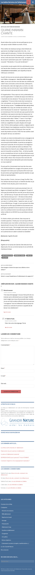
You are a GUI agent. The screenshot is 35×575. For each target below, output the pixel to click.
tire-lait (29, 255)
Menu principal (33, 2)
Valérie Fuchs (12, 36)
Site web (3, 383)
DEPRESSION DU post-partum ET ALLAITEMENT (15, 457)
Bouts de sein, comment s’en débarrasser (17, 478)
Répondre (8, 312)
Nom (3, 368)
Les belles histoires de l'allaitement (13, 2)
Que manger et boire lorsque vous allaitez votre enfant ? (15, 267)
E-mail (3, 376)
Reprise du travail (6, 517)
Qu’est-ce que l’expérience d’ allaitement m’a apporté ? (17, 275)
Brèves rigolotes (6, 540)
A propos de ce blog (6, 504)
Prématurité (5, 523)
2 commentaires (21, 36)
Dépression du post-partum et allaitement (12, 451)
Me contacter (5, 550)
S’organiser (5, 533)
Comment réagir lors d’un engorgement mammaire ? (15, 460)
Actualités (5, 537)
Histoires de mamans (13, 26)
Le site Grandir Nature (7, 546)
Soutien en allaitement (8, 530)
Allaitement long (6, 527)
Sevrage (4, 520)
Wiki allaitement (6, 514)
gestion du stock (7, 255)
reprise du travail (20, 255)
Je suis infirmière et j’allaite (19, 481)
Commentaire (5, 345)
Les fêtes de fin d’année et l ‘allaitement (12, 447)
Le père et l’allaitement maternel (10, 454)
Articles (3, 26)
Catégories (4, 507)
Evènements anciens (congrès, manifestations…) (15, 543)
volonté (4, 257)
